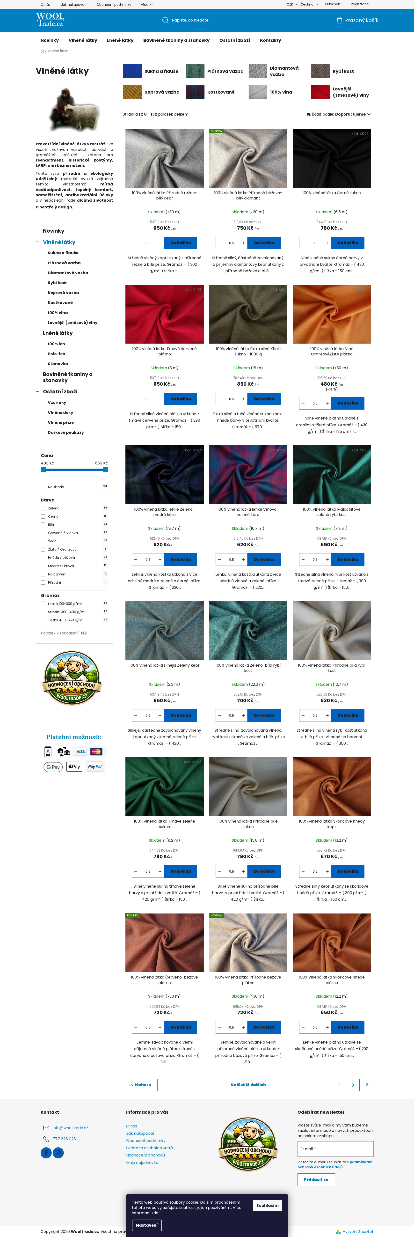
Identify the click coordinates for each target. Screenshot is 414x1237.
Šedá (77, 541)
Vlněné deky (60, 412)
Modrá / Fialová (77, 566)
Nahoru (143, 1085)
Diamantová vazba (68, 273)
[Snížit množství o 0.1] (135, 243)
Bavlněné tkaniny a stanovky (68, 377)
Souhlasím (267, 1205)
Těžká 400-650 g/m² (77, 620)
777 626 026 (64, 1139)
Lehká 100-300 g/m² (77, 603)
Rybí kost (57, 283)
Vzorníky (57, 402)
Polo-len (56, 354)
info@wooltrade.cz (70, 1128)
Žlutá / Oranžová (77, 549)
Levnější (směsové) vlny (72, 322)
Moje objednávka (142, 1162)
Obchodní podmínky (113, 4)
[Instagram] (58, 1152)
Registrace (360, 4)
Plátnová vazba (64, 263)
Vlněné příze (61, 422)
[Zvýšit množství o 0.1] (160, 243)
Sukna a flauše (63, 253)
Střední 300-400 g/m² (77, 612)
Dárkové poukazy (66, 432)
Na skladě (77, 487)
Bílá (77, 524)
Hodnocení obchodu (145, 1155)
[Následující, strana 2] (353, 1085)
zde (155, 1213)
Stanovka (58, 364)
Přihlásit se (316, 1179)
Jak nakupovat (73, 4)
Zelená (77, 508)
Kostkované (60, 302)
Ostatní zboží (60, 391)
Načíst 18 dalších (248, 1085)
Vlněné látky (59, 242)
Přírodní (77, 582)
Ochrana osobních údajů (149, 1148)
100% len (56, 344)
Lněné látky (58, 333)
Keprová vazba (63, 292)
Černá (77, 516)
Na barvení (77, 574)
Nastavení (147, 1225)
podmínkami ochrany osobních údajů (335, 1164)
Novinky (53, 230)
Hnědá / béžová (77, 557)
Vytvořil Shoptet (358, 1231)
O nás (46, 4)
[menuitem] (50, 40)
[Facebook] (46, 1152)
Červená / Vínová (77, 532)
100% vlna (58, 313)
